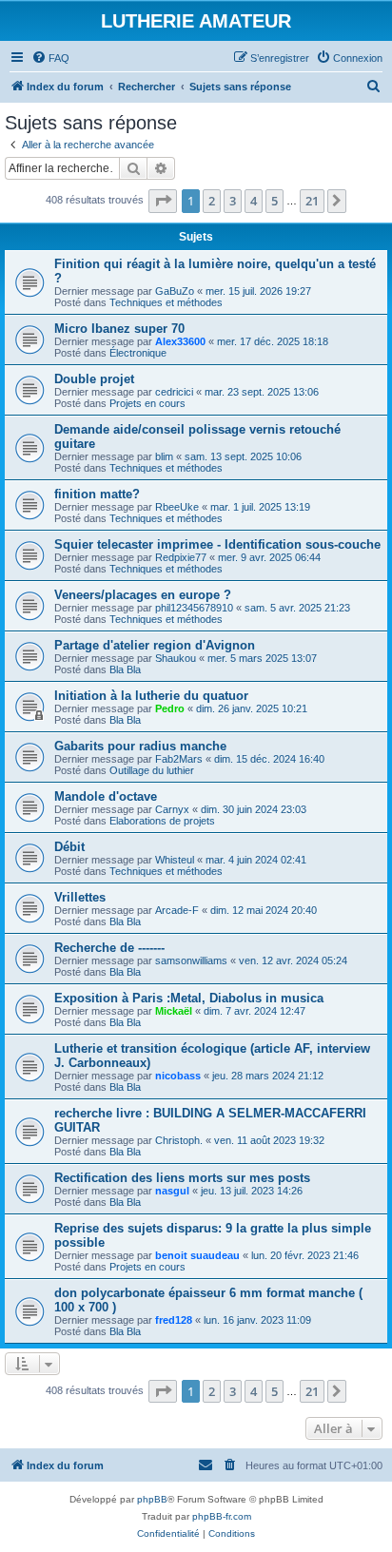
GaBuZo (174, 291)
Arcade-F (177, 910)
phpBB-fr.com (221, 1516)
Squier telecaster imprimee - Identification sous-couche (217, 544)
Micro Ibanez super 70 (119, 328)
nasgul (172, 1190)
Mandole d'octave (105, 796)
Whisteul (174, 859)
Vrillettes (80, 897)
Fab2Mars (179, 759)
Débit (69, 847)
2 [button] (211, 200)
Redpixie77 (180, 557)
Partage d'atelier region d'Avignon (154, 645)
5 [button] (274, 200)
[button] (162, 200)
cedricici (174, 392)
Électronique (138, 353)
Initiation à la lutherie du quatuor (151, 696)
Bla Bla (125, 669)
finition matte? (97, 494)
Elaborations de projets (162, 820)
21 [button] (312, 200)
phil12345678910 (194, 607)
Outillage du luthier (151, 770)
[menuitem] (50, 58)
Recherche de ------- (109, 948)
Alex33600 (180, 341)
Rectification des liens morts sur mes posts (182, 1178)
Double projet (94, 379)
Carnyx (172, 809)
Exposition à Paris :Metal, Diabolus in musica (188, 998)
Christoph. (179, 1140)
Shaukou (175, 658)
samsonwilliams (191, 960)
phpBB (152, 1499)
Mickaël (173, 1011)
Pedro (170, 708)
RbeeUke (177, 507)
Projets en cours (147, 403)
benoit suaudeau (197, 1255)
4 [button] (253, 200)
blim (164, 456)
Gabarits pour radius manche (140, 746)
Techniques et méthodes (166, 302)
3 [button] (232, 200)
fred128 (173, 1320)
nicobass (178, 1075)
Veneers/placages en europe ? (142, 595)
